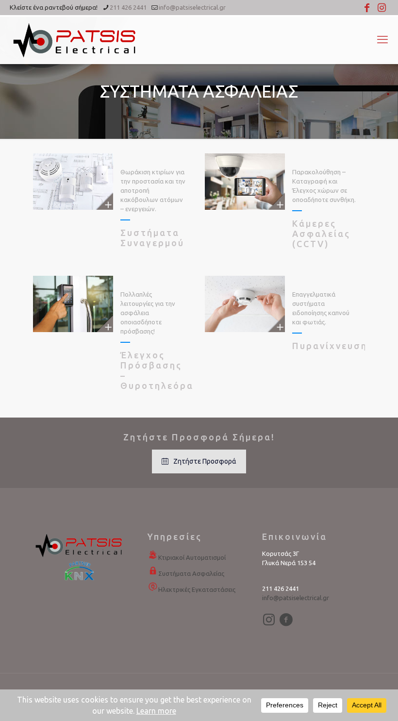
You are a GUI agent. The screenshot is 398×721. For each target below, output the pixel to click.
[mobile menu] (382, 39)
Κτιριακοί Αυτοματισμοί (192, 557)
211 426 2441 (128, 7)
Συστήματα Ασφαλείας (191, 573)
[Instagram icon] (381, 7)
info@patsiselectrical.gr (192, 7)
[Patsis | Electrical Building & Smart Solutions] (75, 39)
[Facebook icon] (367, 7)
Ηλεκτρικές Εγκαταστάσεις (196, 589)
